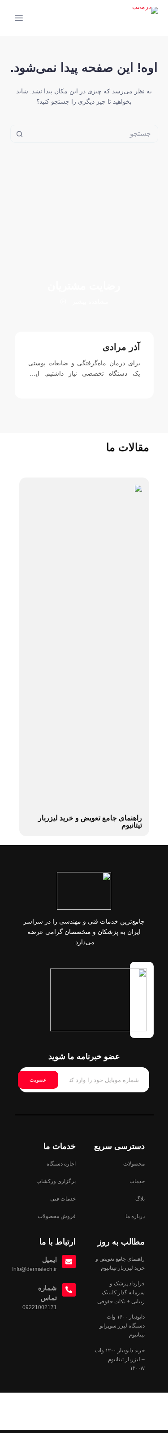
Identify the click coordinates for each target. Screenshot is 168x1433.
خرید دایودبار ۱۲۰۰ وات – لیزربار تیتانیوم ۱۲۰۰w (120, 1359)
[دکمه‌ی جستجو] (19, 134)
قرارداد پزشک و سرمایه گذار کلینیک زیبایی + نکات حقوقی (121, 1292)
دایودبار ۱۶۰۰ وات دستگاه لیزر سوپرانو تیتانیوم (122, 1326)
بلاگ (140, 1199)
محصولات (134, 1164)
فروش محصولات (57, 1216)
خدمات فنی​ (63, 1199)
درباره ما (135, 1216)
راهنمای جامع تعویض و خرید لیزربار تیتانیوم (90, 821)
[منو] (19, 18)
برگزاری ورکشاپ (56, 1181)
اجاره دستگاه (61, 1164)
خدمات (137, 1181)
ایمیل (49, 1259)
